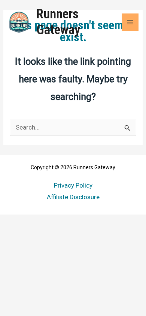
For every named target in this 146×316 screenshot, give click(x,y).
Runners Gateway (58, 21)
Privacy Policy (73, 185)
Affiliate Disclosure (73, 197)
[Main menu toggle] (130, 22)
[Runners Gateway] (18, 22)
